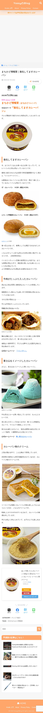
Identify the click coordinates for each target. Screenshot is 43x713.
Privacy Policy (26, 8)
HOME (22, 703)
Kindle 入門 (8, 8)
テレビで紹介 (16, 618)
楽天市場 (26, 593)
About (17, 8)
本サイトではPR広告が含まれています (22, 13)
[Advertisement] (21, 40)
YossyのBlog (22, 3)
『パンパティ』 (21, 351)
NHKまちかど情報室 (16, 621)
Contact (35, 8)
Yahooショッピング (30, 596)
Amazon (26, 590)
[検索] (39, 629)
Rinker (29, 581)
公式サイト (4, 241)
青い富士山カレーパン (24, 436)
